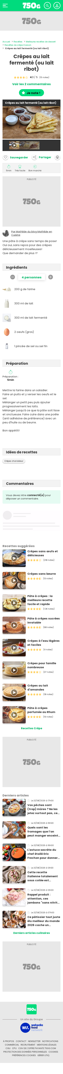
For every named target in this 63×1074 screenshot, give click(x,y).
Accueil (6, 41)
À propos (8, 1041)
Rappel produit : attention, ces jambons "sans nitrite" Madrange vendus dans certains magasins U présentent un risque (43, 899)
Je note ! (33, 93)
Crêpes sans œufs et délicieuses (42, 553)
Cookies (53, 1051)
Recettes (18, 41)
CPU (14, 1048)
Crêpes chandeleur (13, 461)
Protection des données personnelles (25, 1051)
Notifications (50, 1041)
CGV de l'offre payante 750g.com (37, 1048)
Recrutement (28, 1044)
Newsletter (34, 1041)
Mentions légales (46, 1044)
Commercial (12, 1044)
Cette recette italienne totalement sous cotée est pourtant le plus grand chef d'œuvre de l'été (43, 876)
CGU (8, 1048)
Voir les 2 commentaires (31, 84)
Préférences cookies (24, 1055)
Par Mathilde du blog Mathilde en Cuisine (31, 233)
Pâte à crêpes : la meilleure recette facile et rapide (40, 600)
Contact (21, 1041)
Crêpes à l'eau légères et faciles (43, 643)
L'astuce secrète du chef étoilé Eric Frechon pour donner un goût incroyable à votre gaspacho (42, 854)
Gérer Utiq (43, 1055)
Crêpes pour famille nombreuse (41, 665)
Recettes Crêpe (31, 728)
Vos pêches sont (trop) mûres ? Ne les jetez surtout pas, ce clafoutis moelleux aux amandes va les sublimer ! (42, 809)
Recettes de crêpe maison (18, 45)
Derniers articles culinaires (31, 933)
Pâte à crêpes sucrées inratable (43, 620)
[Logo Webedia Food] (31, 1027)
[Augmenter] (50, 277)
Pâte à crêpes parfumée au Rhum (41, 710)
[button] (41, 157)
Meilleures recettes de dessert (41, 41)
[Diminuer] (12, 277)
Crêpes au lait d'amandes (37, 688)
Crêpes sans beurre (41, 574)
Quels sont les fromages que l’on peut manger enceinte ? (43, 832)
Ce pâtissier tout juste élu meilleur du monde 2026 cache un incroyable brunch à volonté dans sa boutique (43, 921)
